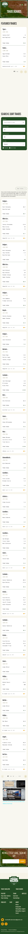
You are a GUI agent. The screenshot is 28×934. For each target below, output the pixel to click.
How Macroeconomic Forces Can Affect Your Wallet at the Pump (14, 790)
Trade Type (6, 126)
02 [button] (11, 776)
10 (4, 50)
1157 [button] (19, 776)
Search (4, 119)
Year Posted (6, 133)
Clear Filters (20, 188)
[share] (22, 789)
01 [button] (8, 776)
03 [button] (13, 776)
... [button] (16, 776)
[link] (5, 790)
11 (4, 31)
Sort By (4, 141)
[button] (2, 776)
